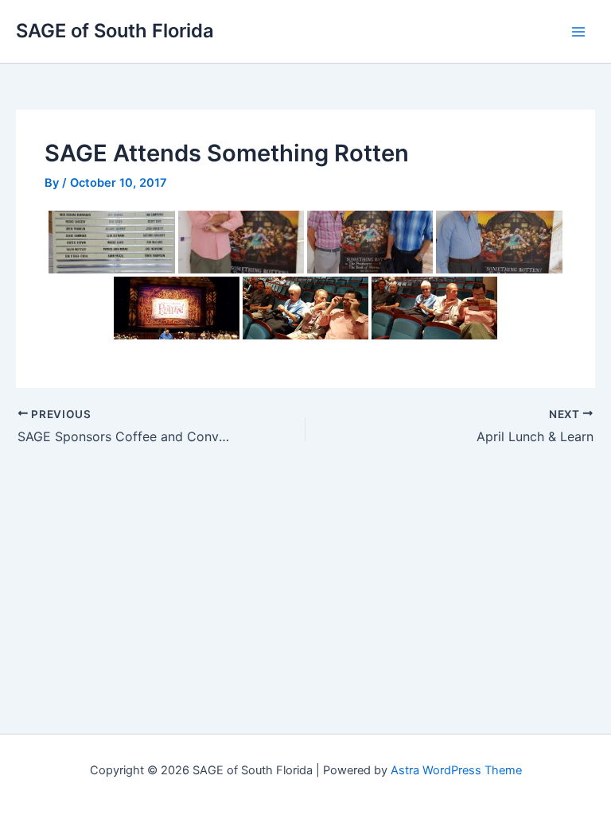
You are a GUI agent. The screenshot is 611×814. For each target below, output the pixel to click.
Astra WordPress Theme (456, 770)
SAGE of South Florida (115, 30)
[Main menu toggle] (578, 31)
